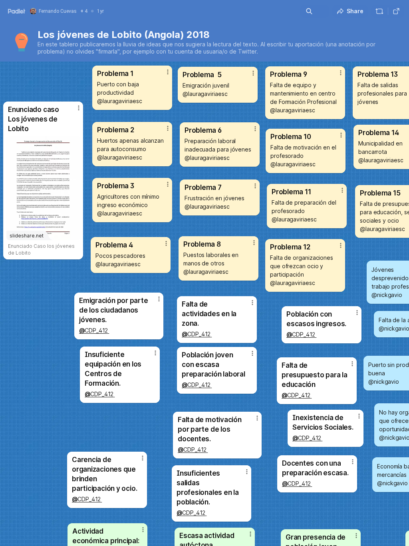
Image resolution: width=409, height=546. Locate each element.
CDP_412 (306, 437)
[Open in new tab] (396, 11)
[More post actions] (245, 537)
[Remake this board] (379, 11)
